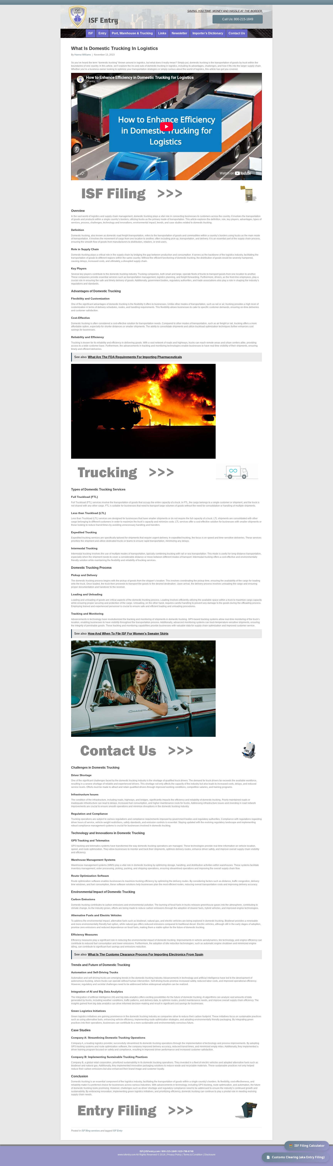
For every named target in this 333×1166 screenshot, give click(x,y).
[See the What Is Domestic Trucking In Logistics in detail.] (164, 193)
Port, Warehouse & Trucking (132, 33)
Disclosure (209, 1154)
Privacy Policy (174, 1154)
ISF (90, 33)
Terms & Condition (193, 1154)
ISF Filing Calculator (307, 1145)
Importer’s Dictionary (208, 33)
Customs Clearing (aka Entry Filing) (295, 1157)
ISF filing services (91, 1130)
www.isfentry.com (127, 1154)
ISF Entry (117, 1130)
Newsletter (179, 33)
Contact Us (237, 33)
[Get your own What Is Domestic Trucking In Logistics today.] (164, 750)
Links (162, 33)
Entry (102, 33)
